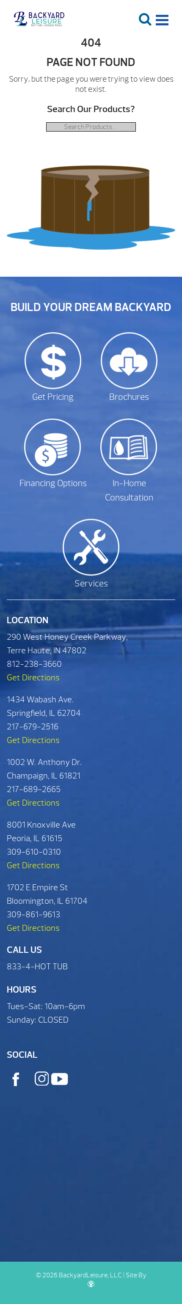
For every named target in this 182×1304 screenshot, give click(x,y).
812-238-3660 (34, 664)
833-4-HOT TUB (37, 966)
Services (91, 583)
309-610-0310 (34, 852)
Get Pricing (53, 397)
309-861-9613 (33, 914)
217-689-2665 (34, 789)
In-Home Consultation (129, 490)
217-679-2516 (32, 726)
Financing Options (53, 483)
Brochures (129, 397)
